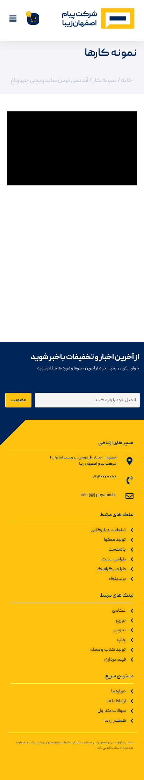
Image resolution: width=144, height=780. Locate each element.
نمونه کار (105, 80)
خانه (126, 80)
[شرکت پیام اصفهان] (93, 18)
